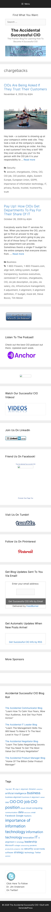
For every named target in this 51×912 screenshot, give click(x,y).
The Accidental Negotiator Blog (21, 741)
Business (11, 262)
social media (39, 849)
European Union (21, 180)
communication (11, 812)
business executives (29, 274)
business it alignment (31, 797)
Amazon (32, 789)
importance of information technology (23, 184)
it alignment (25, 290)
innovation (28, 837)
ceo (7, 802)
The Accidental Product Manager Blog (25, 758)
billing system (22, 270)
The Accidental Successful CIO (25, 32)
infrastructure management (30, 286)
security (28, 848)
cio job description (18, 282)
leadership (30, 841)
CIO (40, 172)
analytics (39, 789)
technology (29, 852)
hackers (27, 816)
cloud (22, 808)
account (11, 172)
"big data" (8, 789)
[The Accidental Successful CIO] (25, 467)
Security (11, 167)
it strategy (19, 842)
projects (17, 849)
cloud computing (34, 808)
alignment (24, 789)
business (33, 793)
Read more (29, 159)
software (9, 852)
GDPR (34, 180)
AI (14, 789)
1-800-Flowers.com (34, 266)
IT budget (20, 294)
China (34, 172)
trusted (24, 187)
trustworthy (36, 187)
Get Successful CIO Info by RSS (25, 642)
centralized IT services (15, 278)
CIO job (8, 176)
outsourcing (25, 845)
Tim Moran (17, 298)
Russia (16, 187)
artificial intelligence (15, 793)
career (42, 797)
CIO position (19, 176)
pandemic (33, 845)
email (33, 812)
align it (17, 789)
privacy (7, 187)
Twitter (38, 852)
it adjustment (11, 290)
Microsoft (9, 845)
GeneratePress (26, 908)
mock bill (31, 294)
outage (17, 845)
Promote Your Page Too (25, 498)
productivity (9, 849)
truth (6, 192)
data (21, 812)
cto (13, 286)
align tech (9, 270)
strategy (19, 852)
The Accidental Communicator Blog (23, 708)
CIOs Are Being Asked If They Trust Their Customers (25, 87)
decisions (27, 812)
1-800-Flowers (14, 266)
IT (45, 184)
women (7, 856)
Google (19, 815)
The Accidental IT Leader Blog (21, 724)
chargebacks (23, 172)
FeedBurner (32, 606)
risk (22, 849)
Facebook (10, 815)
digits (30, 176)
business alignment (13, 797)
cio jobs (33, 282)
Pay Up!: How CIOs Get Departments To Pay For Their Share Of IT (22, 210)
